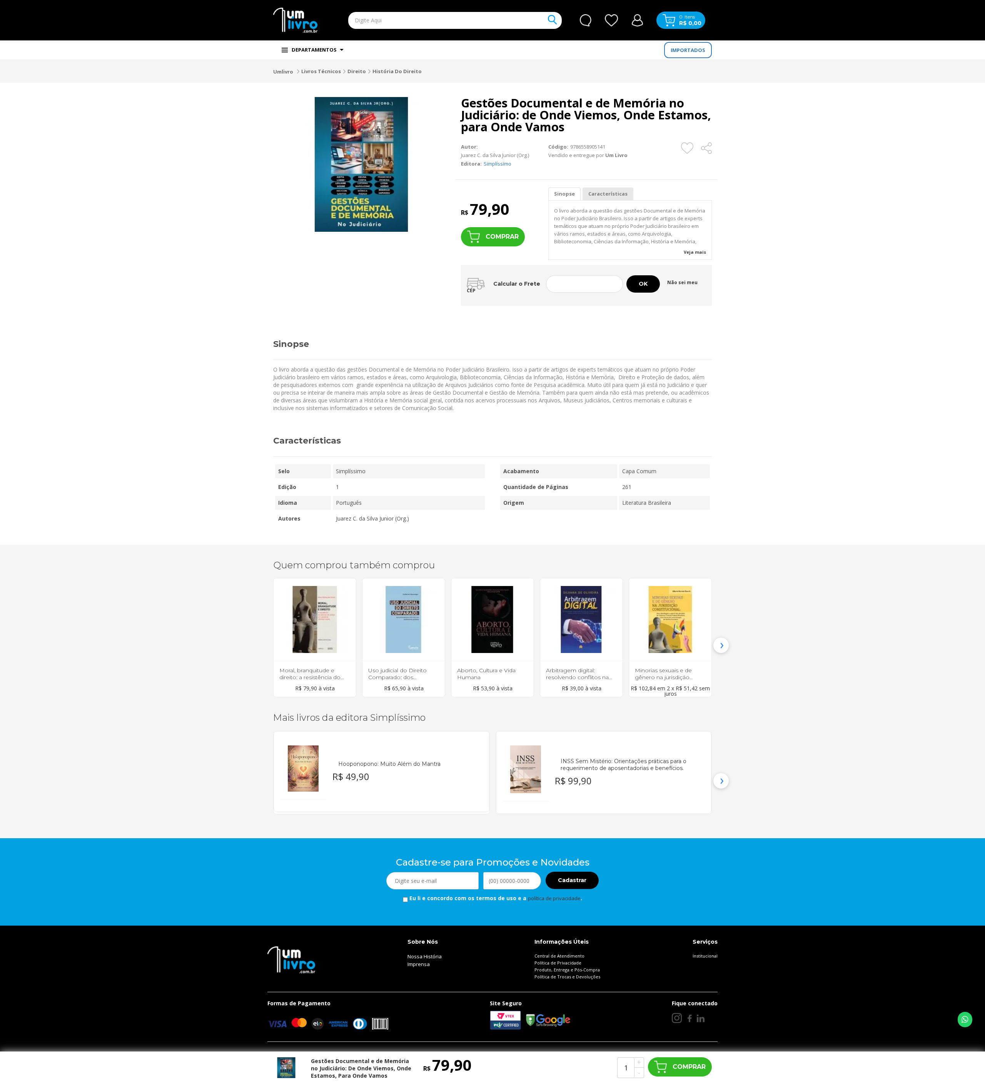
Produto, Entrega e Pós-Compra (567, 970)
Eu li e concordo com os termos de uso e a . (495, 898)
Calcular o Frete (516, 283)
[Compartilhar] (706, 148)
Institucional (705, 956)
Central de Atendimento (559, 956)
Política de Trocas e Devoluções (567, 977)
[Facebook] (689, 1018)
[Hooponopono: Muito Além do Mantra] (303, 769)
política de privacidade (554, 898)
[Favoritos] (611, 20)
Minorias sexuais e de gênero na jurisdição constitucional (663, 677)
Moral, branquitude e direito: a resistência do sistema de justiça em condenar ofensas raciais (312, 681)
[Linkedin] (701, 1018)
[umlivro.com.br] (291, 959)
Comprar (502, 236)
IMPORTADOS (688, 50)
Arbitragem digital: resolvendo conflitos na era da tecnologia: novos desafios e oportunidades (580, 681)
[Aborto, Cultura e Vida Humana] (492, 619)
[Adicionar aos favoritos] (687, 148)
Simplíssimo (497, 163)
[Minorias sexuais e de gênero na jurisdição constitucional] (670, 619)
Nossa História (424, 956)
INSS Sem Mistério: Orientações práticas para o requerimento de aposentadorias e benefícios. (623, 765)
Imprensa (418, 964)
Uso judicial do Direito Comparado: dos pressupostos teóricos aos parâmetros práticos (400, 681)
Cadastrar (572, 880)
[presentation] (264, 645)
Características (608, 193)
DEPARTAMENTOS (314, 49)
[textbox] (437, 20)
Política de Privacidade (557, 963)
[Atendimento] (585, 20)
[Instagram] (677, 1018)
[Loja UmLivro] (295, 20)
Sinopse (564, 193)
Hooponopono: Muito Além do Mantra (389, 763)
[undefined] (361, 164)
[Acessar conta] (637, 19)
